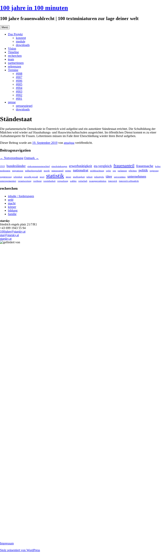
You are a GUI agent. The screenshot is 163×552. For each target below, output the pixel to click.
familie (12, 214)
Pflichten (133, 171)
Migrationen (17, 171)
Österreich (112, 181)
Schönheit (18, 177)
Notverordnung (11, 158)
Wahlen (73, 181)
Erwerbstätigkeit (80, 166)
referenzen (14, 66)
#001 (19, 98)
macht (12, 203)
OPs (114, 171)
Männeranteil (57, 171)
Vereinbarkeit (49, 181)
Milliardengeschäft (33, 171)
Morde (47, 171)
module (20, 41)
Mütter (68, 171)
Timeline (13, 52)
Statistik (55, 175)
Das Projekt (15, 34)
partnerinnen (16, 63)
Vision (12, 48)
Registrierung (6, 177)
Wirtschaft (82, 181)
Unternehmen (136, 176)
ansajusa (69, 142)
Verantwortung (24, 181)
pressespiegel (24, 105)
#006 (19, 80)
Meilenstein (5, 171)
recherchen (15, 55)
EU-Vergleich (103, 166)
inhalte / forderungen (21, 196)
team (11, 59)
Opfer (108, 171)
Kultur (158, 166)
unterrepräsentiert (8, 181)
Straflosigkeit (79, 177)
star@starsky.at (9, 235)
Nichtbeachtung (97, 171)
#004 (19, 88)
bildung (12, 210)
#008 (19, 73)
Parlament (122, 171)
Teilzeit (89, 177)
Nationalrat (80, 170)
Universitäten (120, 177)
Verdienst (37, 181)
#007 (19, 77)
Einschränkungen (59, 166)
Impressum (7, 543)
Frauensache (144, 166)
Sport (42, 177)
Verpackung (62, 181)
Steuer (68, 177)
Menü (5, 27)
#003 (19, 91)
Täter (109, 176)
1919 (2, 166)
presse (12, 102)
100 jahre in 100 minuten (34, 7)
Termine (13, 70)
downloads (23, 45)
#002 (19, 95)
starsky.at (6, 238)
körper (12, 207)
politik (143, 170)
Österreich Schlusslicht (129, 181)
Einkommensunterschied (38, 166)
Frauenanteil (124, 165)
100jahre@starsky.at (12, 231)
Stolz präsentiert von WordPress (20, 550)
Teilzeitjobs (99, 177)
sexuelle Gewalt (31, 177)
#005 (19, 84)
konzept (21, 38)
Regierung (154, 171)
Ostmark (31, 158)
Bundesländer (16, 166)
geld (10, 199)
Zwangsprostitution (97, 181)
